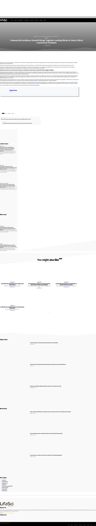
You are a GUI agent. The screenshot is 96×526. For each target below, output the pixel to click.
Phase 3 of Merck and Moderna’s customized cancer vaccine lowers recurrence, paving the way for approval (50, 411)
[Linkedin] (91, 20)
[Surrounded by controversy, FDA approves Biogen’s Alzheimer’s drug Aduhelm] (8, 220)
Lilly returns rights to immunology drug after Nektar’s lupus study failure (44, 342)
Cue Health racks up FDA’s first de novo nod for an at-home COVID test (17, 123)
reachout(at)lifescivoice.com (9, 512)
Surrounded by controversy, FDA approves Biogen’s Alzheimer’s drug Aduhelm (7, 228)
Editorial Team (47, 45)
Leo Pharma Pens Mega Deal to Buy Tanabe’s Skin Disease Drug (12, 284)
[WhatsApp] (55, 53)
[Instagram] (3, 518)
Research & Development (4, 183)
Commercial (35, 36)
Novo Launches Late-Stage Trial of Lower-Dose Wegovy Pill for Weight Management (7, 186)
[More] (59, 53)
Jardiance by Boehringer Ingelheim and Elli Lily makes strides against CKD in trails (45, 386)
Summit (13, 113)
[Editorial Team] (43, 45)
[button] (94, 20)
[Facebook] (89, 20)
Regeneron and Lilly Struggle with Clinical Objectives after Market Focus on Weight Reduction (48, 364)
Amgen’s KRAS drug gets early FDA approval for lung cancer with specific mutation (8, 246)
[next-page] (49, 313)
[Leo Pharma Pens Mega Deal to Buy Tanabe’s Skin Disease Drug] (12, 273)
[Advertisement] (39, 58)
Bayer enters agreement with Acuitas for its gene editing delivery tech (16, 119)
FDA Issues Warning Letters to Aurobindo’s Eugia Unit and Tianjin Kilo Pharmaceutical (8, 167)
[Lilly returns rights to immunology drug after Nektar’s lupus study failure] (14, 351)
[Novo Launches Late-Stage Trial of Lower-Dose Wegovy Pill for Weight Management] (8, 194)
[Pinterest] (51, 53)
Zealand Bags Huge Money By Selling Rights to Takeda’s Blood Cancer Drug (66, 284)
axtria (6, 113)
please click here (35, 85)
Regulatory (2, 165)
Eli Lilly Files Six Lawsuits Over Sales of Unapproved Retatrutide (12, 307)
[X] (92, 20)
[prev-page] (46, 313)
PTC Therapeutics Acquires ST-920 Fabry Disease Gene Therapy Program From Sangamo (39, 284)
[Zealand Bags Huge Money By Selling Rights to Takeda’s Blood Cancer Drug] (66, 273)
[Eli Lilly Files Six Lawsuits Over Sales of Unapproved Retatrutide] (12, 296)
